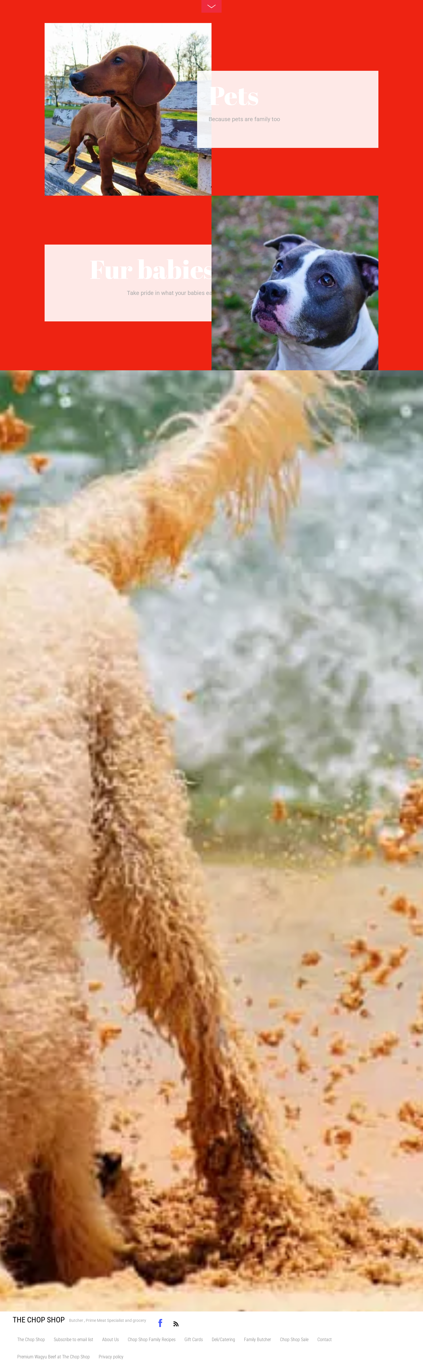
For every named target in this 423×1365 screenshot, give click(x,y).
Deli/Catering (223, 1339)
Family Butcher (257, 1339)
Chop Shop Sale (294, 1339)
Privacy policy (111, 1357)
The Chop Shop (31, 1339)
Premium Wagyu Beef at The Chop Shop (53, 1357)
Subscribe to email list (73, 1339)
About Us (110, 1339)
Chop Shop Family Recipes (152, 1339)
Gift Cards (193, 1339)
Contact (324, 1339)
